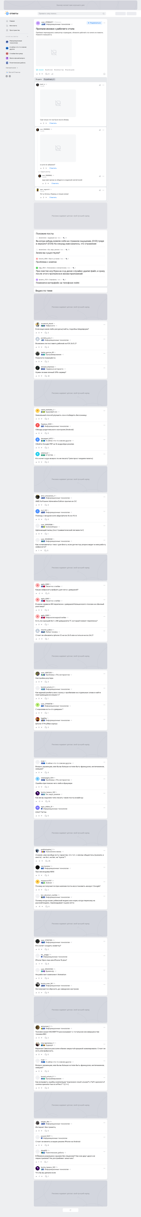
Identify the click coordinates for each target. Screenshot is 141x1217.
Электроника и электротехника (56, 260)
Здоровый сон (52, 230)
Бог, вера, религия (53, 242)
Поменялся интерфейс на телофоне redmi (57, 275)
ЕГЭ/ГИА (49, 448)
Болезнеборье (52, 519)
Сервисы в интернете (54, 361)
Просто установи (54, 251)
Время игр (50, 964)
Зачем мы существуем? (48, 245)
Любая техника (52, 624)
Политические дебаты (55, 1145)
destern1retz (42, 230)
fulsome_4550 (43, 251)
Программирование (53, 347)
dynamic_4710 (43, 272)
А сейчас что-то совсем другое (58, 433)
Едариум (49, 1038)
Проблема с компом (46, 254)
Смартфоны (53, 272)
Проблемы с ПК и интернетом (58, 667)
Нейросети (50, 318)
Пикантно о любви (53, 579)
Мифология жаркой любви (56, 610)
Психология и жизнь (53, 844)
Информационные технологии (58, 24)
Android (49, 875)
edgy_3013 (42, 260)
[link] (70, 321)
